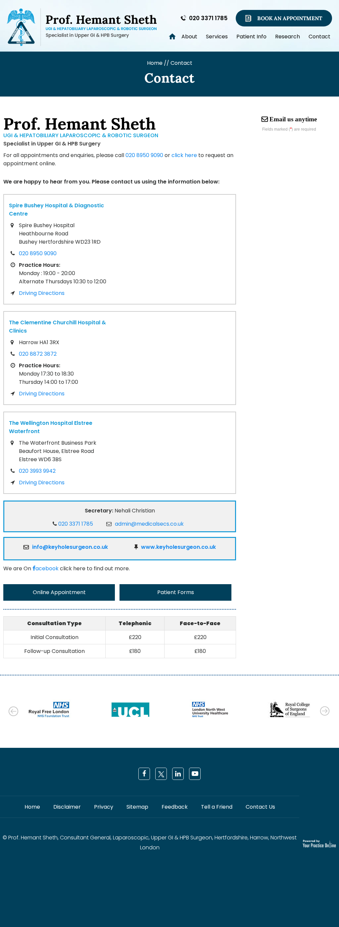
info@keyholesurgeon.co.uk (70, 547)
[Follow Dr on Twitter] (161, 774)
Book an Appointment (289, 18)
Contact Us (260, 807)
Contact (319, 36)
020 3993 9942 (37, 471)
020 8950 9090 (144, 155)
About (189, 36)
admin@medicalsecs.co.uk (149, 524)
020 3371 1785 (208, 18)
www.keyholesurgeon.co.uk (178, 547)
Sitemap (137, 807)
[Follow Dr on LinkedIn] (178, 774)
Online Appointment (59, 592)
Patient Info (251, 36)
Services (217, 36)
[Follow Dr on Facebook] (144, 774)
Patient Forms (175, 592)
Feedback (175, 807)
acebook (47, 568)
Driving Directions (42, 293)
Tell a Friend (216, 807)
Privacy (103, 807)
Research (287, 36)
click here (184, 155)
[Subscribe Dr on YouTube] (195, 774)
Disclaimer (67, 807)
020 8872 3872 (38, 354)
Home (166, 34)
